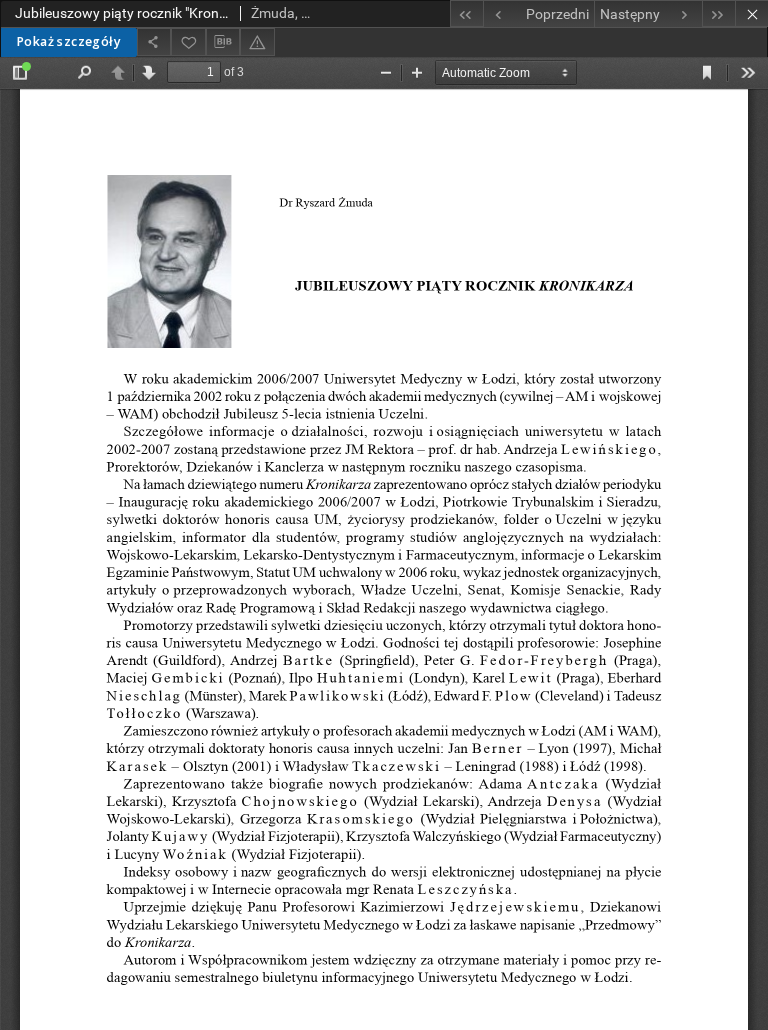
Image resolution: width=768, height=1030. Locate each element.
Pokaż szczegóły (68, 41)
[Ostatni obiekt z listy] (718, 13)
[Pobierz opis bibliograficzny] (223, 42)
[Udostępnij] (154, 41)
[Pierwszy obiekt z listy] (466, 13)
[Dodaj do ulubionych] (188, 41)
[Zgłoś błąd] (257, 41)
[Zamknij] (751, 13)
